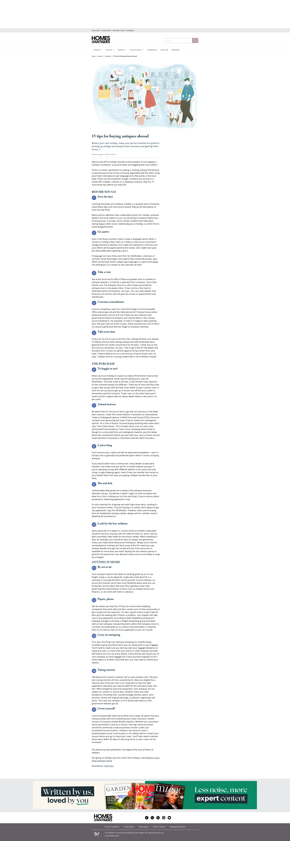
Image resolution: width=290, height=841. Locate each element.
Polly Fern (109, 766)
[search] (195, 40)
